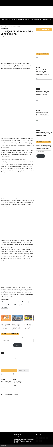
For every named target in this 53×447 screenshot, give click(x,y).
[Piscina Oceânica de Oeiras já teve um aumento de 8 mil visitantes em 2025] (17, 318)
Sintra (35, 19)
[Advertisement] (44, 169)
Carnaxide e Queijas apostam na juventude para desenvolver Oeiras (43, 71)
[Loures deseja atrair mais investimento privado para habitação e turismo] (44, 84)
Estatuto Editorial (9, 2)
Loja (30, 23)
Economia (9, 23)
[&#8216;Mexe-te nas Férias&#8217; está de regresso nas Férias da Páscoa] (6, 318)
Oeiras (31, 19)
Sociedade (39, 19)
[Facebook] (39, 5)
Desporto (18, 23)
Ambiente (4, 23)
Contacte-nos (24, 2)
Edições (38, 67)
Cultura (14, 23)
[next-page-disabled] (4, 388)
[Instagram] (41, 5)
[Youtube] (51, 5)
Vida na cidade (25, 23)
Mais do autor (23, 370)
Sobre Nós (3, 2)
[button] (51, 19)
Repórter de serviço (6, 36)
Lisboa (19, 19)
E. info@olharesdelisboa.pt (32, 2)
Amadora (11, 19)
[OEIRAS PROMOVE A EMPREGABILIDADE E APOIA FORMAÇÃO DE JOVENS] (18, 376)
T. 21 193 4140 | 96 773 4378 (43, 2)
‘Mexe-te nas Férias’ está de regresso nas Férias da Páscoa (5, 324)
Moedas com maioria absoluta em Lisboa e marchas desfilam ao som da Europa (44, 134)
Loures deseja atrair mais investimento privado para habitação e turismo (43, 93)
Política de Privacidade (17, 2)
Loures (23, 19)
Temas (5, 26)
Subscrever (18, 345)
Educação (45, 19)
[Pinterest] (46, 5)
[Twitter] (48, 5)
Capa (3, 19)
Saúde (49, 19)
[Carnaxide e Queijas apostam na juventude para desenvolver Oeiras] (44, 62)
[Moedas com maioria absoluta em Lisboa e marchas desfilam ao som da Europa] (44, 125)
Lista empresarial (36, 23)
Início (2, 26)
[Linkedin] (44, 5)
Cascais (15, 19)
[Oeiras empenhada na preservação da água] (44, 105)
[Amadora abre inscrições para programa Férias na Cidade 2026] (29, 318)
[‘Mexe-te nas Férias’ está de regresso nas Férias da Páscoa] (6, 376)
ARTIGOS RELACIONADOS (9, 370)
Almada (6, 19)
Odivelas (27, 19)
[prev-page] (2, 388)
